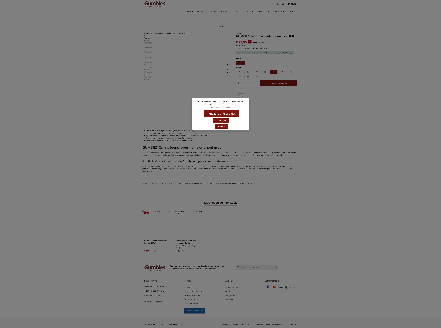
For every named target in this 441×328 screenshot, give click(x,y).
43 (240, 76)
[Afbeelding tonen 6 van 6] (227, 79)
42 (291, 72)
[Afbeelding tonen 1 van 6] (227, 64)
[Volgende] (148, 79)
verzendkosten (247, 324)
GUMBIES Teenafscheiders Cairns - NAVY (155, 242)
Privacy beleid (216, 107)
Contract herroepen (194, 310)
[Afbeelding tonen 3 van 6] (227, 70)
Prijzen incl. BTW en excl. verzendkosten (251, 48)
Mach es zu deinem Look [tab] (220, 202)
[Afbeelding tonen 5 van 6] (227, 76)
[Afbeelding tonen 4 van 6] (227, 73)
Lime (240, 63)
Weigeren (221, 126)
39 (265, 72)
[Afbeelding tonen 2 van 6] (227, 67)
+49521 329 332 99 (154, 291)
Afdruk (227, 291)
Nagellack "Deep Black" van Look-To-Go (186, 242)
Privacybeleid (230, 295)
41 (282, 72)
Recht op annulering (192, 303)
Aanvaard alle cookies (221, 113)
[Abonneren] (276, 267)
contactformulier (159, 302)
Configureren (221, 120)
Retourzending (190, 287)
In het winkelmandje (278, 83)
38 (257, 72)
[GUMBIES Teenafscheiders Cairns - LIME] (193, 70)
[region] (188, 70)
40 (274, 72)
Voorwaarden (230, 299)
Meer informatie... (230, 104)
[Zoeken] (278, 4)
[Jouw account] (283, 4)
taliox (180, 324)
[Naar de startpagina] (154, 4)
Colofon (227, 107)
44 (248, 76)
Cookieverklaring (231, 287)
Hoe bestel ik (189, 299)
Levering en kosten (192, 295)
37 (248, 72)
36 (240, 72)
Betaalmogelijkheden (193, 291)
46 (257, 76)
